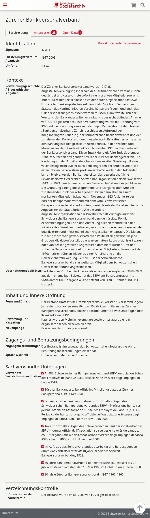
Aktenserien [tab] (45, 33)
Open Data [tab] (72, 33)
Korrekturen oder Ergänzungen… (121, 43)
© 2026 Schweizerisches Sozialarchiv (123, 514)
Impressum (10, 513)
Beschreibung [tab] (18, 33)
